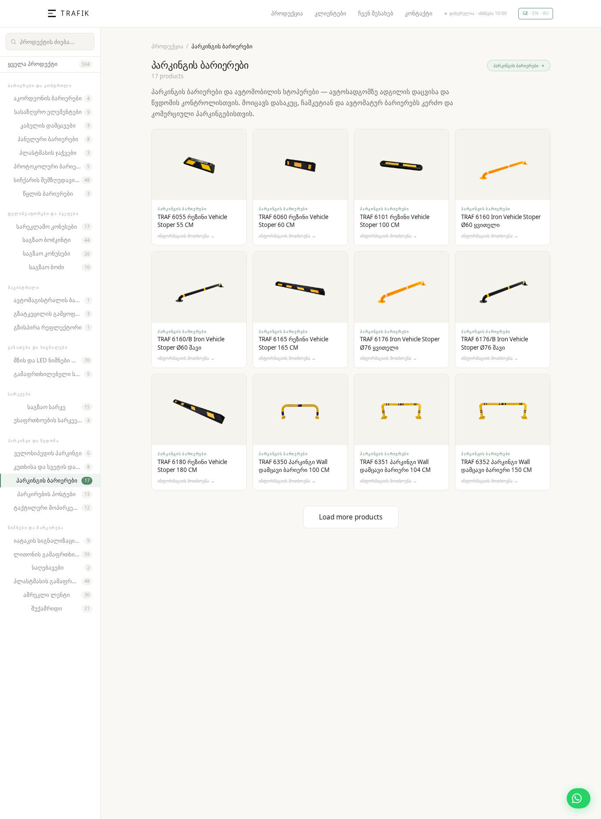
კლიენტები (330, 13)
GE (525, 13)
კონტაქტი (418, 13)
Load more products (350, 517)
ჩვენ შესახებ (375, 13)
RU (546, 13)
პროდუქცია (287, 13)
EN (535, 13)
